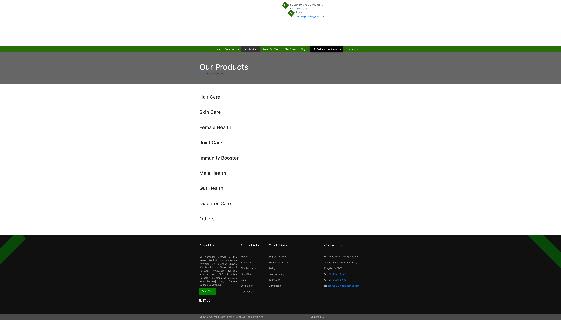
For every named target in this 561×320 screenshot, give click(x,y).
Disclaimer (247, 285)
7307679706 (339, 279)
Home (217, 49)
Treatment (230, 49)
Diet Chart (290, 49)
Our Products (251, 49)
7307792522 (302, 8)
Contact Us (352, 49)
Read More (208, 291)
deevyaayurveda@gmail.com (310, 16)
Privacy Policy (276, 274)
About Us (246, 262)
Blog (303, 49)
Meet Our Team (271, 49)
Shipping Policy (277, 256)
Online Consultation (327, 49)
